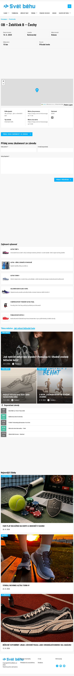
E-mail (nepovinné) (43, 146)
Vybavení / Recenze (45, 13)
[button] (37, 90)
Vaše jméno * (4, 146)
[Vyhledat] (69, 6)
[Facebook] (57, 666)
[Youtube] (64, 666)
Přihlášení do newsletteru (27, 662)
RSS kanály (59, 659)
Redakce (40, 662)
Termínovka (15, 13)
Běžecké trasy (24, 13)
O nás (39, 659)
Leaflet (44, 104)
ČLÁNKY (5, 13)
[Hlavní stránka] (18, 6)
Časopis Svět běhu (64, 13)
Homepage (4, 19)
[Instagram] (60, 666)
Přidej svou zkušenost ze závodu (15, 134)
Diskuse (54, 13)
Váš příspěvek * (5, 156)
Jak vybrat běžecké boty (24, 328)
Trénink (33, 13)
